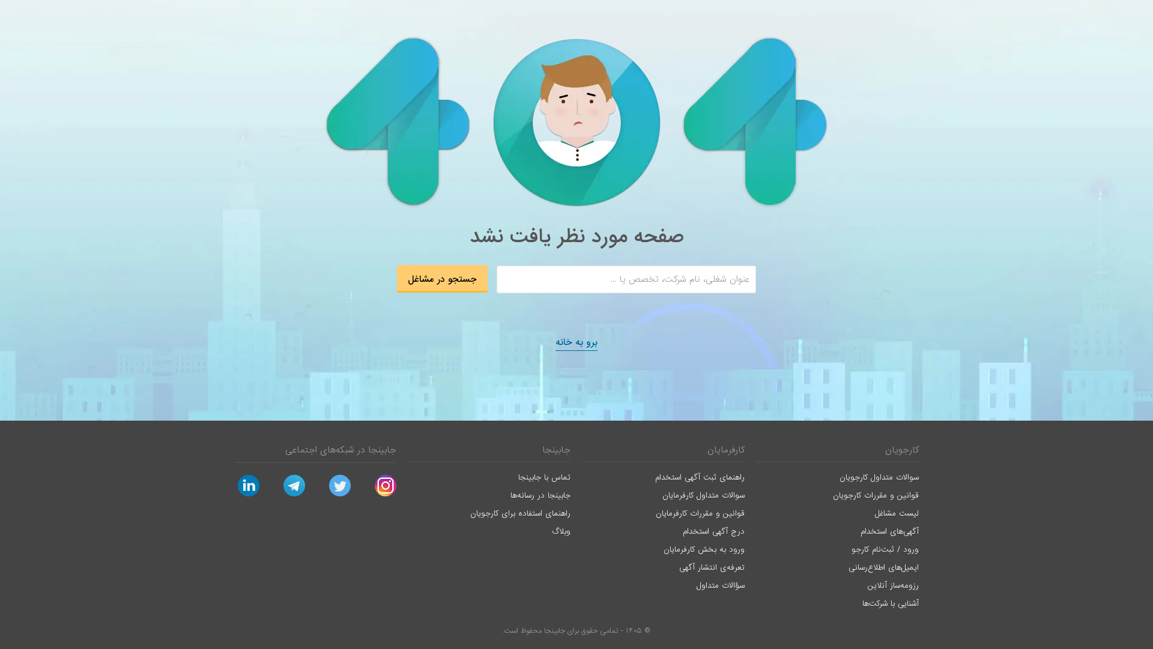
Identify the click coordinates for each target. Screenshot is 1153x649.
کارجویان (902, 450)
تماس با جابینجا (544, 477)
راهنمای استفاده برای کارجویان (520, 513)
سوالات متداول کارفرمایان (703, 495)
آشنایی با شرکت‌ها (890, 603)
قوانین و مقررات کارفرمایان (700, 513)
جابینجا (556, 450)
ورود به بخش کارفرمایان (704, 549)
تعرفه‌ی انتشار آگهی (712, 567)
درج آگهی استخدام (714, 531)
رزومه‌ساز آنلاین (893, 585)
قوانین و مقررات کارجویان (876, 495)
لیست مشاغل (897, 513)
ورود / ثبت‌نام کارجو (885, 549)
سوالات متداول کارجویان (879, 477)
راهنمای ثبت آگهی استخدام (700, 477)
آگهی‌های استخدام (890, 531)
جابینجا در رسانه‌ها (540, 495)
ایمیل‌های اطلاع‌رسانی (884, 567)
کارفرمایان (726, 450)
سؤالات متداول (721, 585)
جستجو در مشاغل (442, 279)
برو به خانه (576, 342)
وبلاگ (561, 531)
